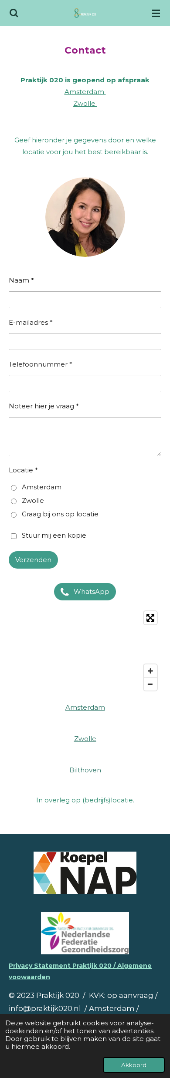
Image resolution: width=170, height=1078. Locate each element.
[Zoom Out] (150, 684)
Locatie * (23, 470)
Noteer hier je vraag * (44, 406)
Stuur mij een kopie (54, 536)
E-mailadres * (31, 322)
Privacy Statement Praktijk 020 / (63, 966)
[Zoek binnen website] (14, 13)
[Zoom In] (150, 670)
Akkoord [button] (133, 1064)
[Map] (85, 651)
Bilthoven (85, 770)
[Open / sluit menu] (156, 13)
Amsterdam (84, 92)
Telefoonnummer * (40, 364)
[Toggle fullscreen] (150, 617)
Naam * (21, 280)
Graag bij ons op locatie (60, 514)
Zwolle (85, 103)
